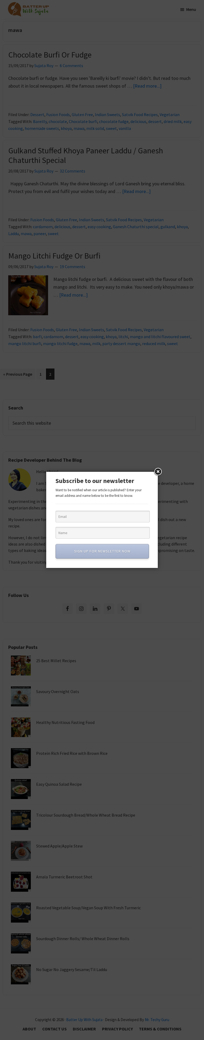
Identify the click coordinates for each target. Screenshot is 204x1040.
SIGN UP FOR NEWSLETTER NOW (102, 551)
